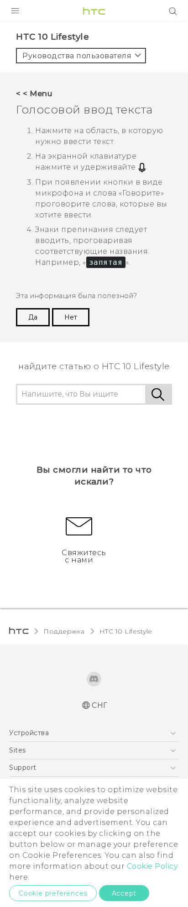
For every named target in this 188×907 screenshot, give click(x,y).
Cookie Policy (152, 866)
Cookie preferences (53, 893)
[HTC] (94, 10)
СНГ (100, 705)
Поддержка (64, 631)
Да (32, 317)
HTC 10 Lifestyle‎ (125, 631)
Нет (70, 317)
